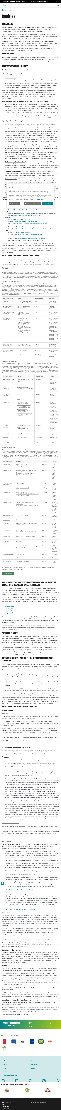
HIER (38, 199)
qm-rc (19, 406)
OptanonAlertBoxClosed (23, 302)
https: (28, 923)
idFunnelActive (21, 324)
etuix (18, 394)
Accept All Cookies (47, 203)
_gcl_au (22, 483)
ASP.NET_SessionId (22, 314)
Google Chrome (9, 606)
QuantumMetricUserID (23, 410)
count (19, 344)
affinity (19, 301)
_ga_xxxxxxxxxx (22, 387)
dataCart (19, 323)
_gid (18, 379)
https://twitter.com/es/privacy (25, 227)
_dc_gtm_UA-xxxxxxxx (27, 379)
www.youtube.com (8, 515)
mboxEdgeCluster (22, 407)
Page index (33, 1064)
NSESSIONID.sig (22, 345)
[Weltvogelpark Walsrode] (27, 1090)
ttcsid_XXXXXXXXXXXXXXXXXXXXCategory (27, 494)
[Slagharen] (47, 1090)
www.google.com (8, 554)
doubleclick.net (7, 546)
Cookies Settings (8, 573)
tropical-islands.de (8, 470)
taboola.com (6, 433)
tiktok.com (6, 558)
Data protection (6, 1102)
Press (5, 1064)
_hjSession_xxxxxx (22, 402)
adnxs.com (6, 523)
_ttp (26, 492)
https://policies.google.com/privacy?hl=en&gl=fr (28, 215)
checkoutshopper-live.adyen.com (8, 351)
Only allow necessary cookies (32, 203)
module (29, 345)
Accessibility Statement (10, 1075)
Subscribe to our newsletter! (10, 1)
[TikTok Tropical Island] (30, 1080)
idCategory (20, 327)
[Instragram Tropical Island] (16, 1080)
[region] (30, 196)
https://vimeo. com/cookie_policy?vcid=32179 (29, 234)
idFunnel (19, 318)
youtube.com (6, 530)
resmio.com (6, 437)
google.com (6, 520)
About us (6, 1060)
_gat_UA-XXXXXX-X (22, 403)
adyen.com (6, 354)
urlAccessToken (21, 319)
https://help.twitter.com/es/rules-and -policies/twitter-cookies (34, 228)
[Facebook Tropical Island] (3, 1080)
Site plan (33, 1060)
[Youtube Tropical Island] (44, 1080)
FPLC (33, 502)
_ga (19, 381)
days (28, 320)
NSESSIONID (25, 344)
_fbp (17, 483)
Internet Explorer (10, 610)
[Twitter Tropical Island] (58, 1080)
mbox (29, 407)
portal (19, 328)
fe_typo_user (20, 308)
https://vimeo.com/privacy (24, 232)
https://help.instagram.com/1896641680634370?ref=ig (34, 223)
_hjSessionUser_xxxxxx (23, 405)
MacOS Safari (8, 613)
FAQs (4, 1068)
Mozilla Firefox (9, 608)
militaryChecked (21, 322)
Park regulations (8, 1072)
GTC (3, 1104)
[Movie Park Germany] (7, 1090)
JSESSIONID (26, 323)
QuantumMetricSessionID (24, 413)
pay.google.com (7, 442)
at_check (24, 406)
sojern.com (6, 541)
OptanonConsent (26, 301)
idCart (24, 318)
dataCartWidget (21, 320)
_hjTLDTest (20, 409)
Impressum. (41, 199)
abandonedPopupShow (23, 330)
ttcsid (18, 492)
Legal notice (5, 1106)
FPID (29, 406)
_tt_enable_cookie (24, 488)
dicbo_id (19, 312)
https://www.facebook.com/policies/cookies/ (32, 210)
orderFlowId (27, 327)
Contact (32, 1068)
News (32, 1072)
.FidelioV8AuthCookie (23, 313)
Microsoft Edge (9, 612)
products (20, 331)
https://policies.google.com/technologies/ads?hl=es (20, 890)
